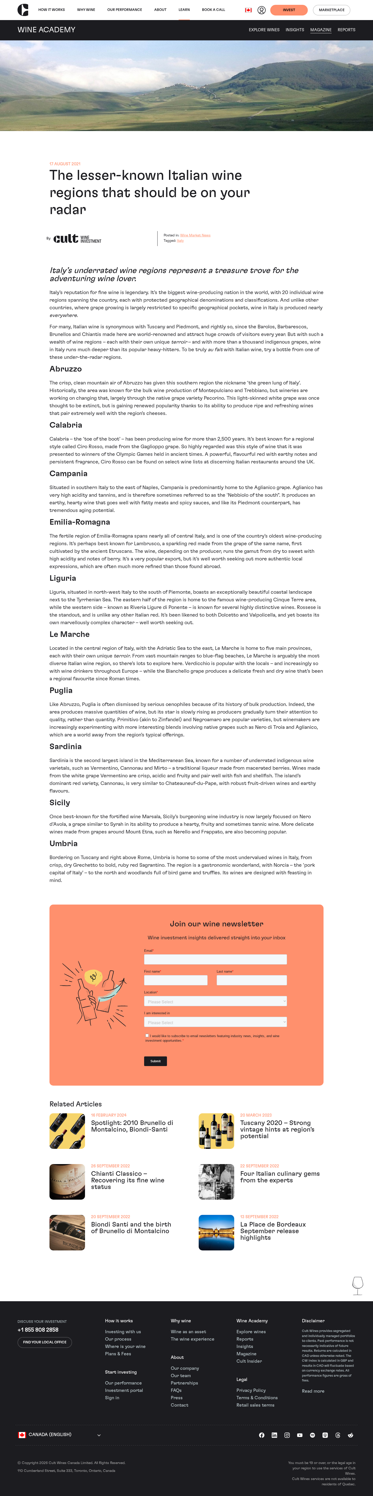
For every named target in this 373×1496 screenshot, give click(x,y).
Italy (180, 241)
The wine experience (192, 1339)
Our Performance (124, 10)
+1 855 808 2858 (38, 1330)
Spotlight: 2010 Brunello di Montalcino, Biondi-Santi (132, 1126)
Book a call (213, 10)
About (160, 10)
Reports (346, 30)
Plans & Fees (118, 1354)
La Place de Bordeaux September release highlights (273, 1231)
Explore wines (251, 1332)
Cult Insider (249, 1361)
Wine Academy (252, 1321)
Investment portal (124, 1390)
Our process (118, 1339)
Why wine (86, 10)
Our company (185, 1368)
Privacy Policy (251, 1390)
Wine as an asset (188, 1332)
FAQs (176, 1390)
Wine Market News (195, 235)
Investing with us (123, 1332)
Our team (181, 1376)
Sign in (112, 1398)
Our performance (123, 1383)
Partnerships (184, 1383)
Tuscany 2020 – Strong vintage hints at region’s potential (277, 1129)
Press (177, 1398)
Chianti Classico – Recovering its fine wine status (127, 1180)
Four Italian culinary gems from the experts (280, 1177)
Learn (184, 10)
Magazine (321, 30)
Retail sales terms (255, 1405)
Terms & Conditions (257, 1398)
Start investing (121, 1372)
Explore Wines (264, 30)
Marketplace (332, 10)
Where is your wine (125, 1346)
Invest (289, 10)
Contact (179, 1405)
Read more (313, 1391)
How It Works (51, 10)
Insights (295, 30)
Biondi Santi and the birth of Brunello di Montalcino (131, 1227)
